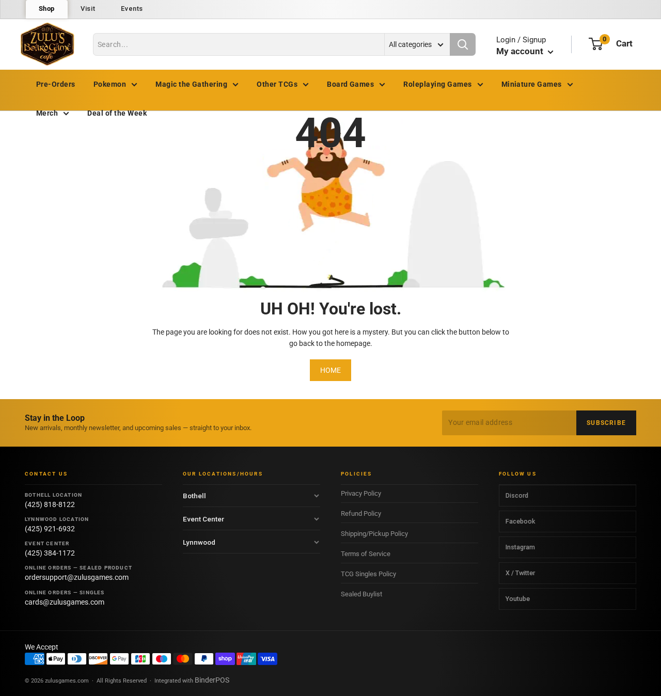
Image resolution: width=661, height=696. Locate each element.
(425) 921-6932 (50, 529)
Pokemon (109, 84)
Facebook (520, 521)
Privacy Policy (361, 493)
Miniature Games (531, 84)
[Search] (463, 44)
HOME (330, 370)
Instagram (520, 547)
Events (132, 8)
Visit (88, 8)
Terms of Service (365, 554)
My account (520, 51)
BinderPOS (212, 680)
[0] (596, 44)
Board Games (350, 84)
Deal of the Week (117, 113)
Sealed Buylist (361, 594)
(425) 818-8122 (50, 504)
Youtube (518, 599)
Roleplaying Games (437, 84)
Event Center (203, 519)
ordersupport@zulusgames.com (77, 577)
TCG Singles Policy (368, 574)
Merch (47, 113)
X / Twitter (520, 573)
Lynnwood (199, 542)
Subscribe (606, 422)
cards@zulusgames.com (64, 602)
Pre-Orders (55, 84)
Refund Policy (361, 513)
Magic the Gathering (191, 84)
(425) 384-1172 (50, 553)
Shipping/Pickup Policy (374, 533)
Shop (47, 8)
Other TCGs (277, 84)
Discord (517, 495)
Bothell (194, 496)
